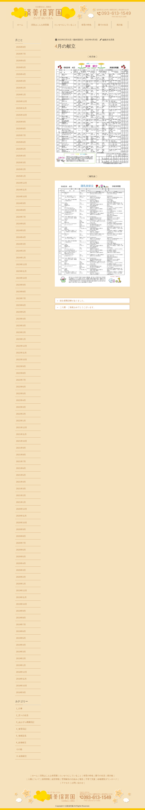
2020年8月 (21, 536)
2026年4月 (21, 74)
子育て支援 (90, 779)
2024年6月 (21, 223)
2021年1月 (21, 502)
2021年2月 (21, 495)
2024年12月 (21, 183)
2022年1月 (21, 421)
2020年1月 (21, 584)
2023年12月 (21, 264)
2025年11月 (21, 108)
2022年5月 (21, 393)
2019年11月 (21, 597)
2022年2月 (21, 414)
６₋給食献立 (21, 756)
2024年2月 (21, 251)
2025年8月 (21, 128)
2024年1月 (21, 257)
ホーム (35, 775)
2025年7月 (21, 135)
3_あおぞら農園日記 (25, 722)
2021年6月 (21, 468)
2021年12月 (21, 427)
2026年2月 (21, 88)
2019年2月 (21, 658)
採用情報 (46, 779)
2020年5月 (21, 556)
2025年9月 (21, 122)
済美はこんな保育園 (49, 775)
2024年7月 (21, 217)
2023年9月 (21, 285)
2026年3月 (21, 81)
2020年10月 (21, 522)
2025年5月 (21, 149)
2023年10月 (21, 278)
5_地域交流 (21, 736)
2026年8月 (21, 47)
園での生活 (100, 775)
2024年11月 (21, 190)
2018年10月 (21, 685)
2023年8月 (21, 291)
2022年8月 (21, 373)
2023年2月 (21, 332)
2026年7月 (21, 54)
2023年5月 (21, 312)
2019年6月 (21, 631)
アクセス (66, 783)
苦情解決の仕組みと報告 (72, 779)
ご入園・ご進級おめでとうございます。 (77, 307)
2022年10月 (21, 359)
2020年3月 (21, 570)
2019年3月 (21, 651)
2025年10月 (21, 115)
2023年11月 (21, 271)
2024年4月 (21, 237)
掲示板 (110, 775)
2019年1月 (21, 665)
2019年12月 (21, 590)
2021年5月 (21, 475)
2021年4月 (21, 482)
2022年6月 (21, 387)
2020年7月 (21, 543)
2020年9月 (21, 529)
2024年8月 (21, 210)
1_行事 (19, 708)
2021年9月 (21, 448)
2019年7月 (21, 624)
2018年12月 (21, 672)
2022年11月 (21, 353)
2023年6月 (21, 305)
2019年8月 (21, 618)
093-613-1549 (116, 13)
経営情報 (56, 779)
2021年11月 (21, 434)
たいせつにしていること (70, 775)
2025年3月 (21, 162)
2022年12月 (21, 346)
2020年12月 (21, 509)
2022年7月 (21, 380)
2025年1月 (21, 176)
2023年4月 (21, 319)
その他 (19, 749)
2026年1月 (21, 94)
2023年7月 (21, 298)
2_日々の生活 (22, 715)
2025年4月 (21, 156)
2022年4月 (21, 400)
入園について (34, 779)
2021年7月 (21, 461)
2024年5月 (21, 230)
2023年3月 (21, 325)
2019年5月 (21, 638)
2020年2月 (21, 577)
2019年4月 (21, 645)
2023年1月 (21, 339)
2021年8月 (21, 454)
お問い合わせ (77, 783)
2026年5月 (21, 67)
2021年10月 (21, 441)
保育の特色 (88, 775)
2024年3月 (21, 244)
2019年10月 (21, 604)
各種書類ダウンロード (107, 779)
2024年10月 (21, 196)
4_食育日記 (21, 729)
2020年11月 (21, 516)
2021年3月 (21, 488)
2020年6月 (21, 550)
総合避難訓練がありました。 (73, 300)
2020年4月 (21, 563)
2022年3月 (21, 407)
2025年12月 (21, 101)
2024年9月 (21, 203)
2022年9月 (21, 366)
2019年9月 (21, 611)
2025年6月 (21, 142)
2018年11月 (21, 679)
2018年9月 (21, 692)
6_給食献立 (21, 742)
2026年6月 (21, 60)
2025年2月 (21, 169)
